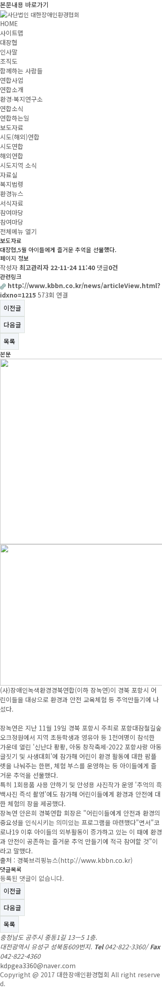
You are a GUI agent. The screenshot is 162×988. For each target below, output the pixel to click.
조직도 (9, 61)
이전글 (12, 307)
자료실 (9, 174)
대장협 (9, 42)
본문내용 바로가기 (24, 4)
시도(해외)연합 (20, 136)
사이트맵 (11, 32)
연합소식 (11, 108)
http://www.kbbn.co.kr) (96, 860)
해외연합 (11, 155)
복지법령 (11, 184)
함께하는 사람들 (21, 70)
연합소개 (11, 89)
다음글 (12, 324)
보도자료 (11, 127)
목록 (9, 341)
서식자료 (11, 203)
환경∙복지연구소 (21, 99)
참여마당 (11, 212)
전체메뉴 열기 (18, 231)
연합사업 (11, 80)
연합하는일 (14, 117)
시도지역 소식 (18, 165)
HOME (9, 23)
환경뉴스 (11, 193)
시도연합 (11, 146)
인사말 (9, 51)
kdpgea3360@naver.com (38, 965)
